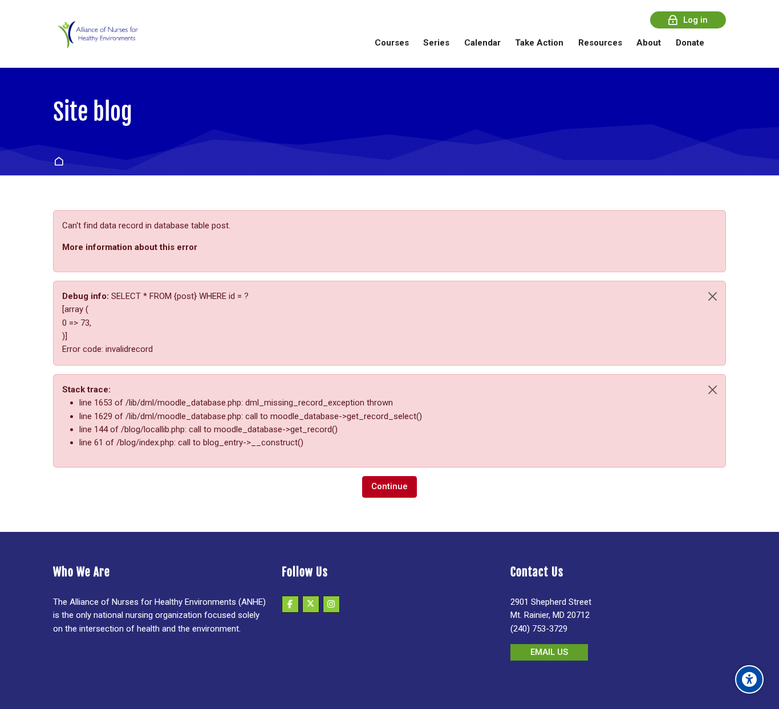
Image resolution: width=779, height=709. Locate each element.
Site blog (92, 112)
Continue (389, 486)
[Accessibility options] (749, 679)
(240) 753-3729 (538, 629)
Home (60, 162)
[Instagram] (331, 604)
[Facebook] (290, 604)
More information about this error (129, 247)
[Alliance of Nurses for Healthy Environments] (96, 42)
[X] (310, 604)
